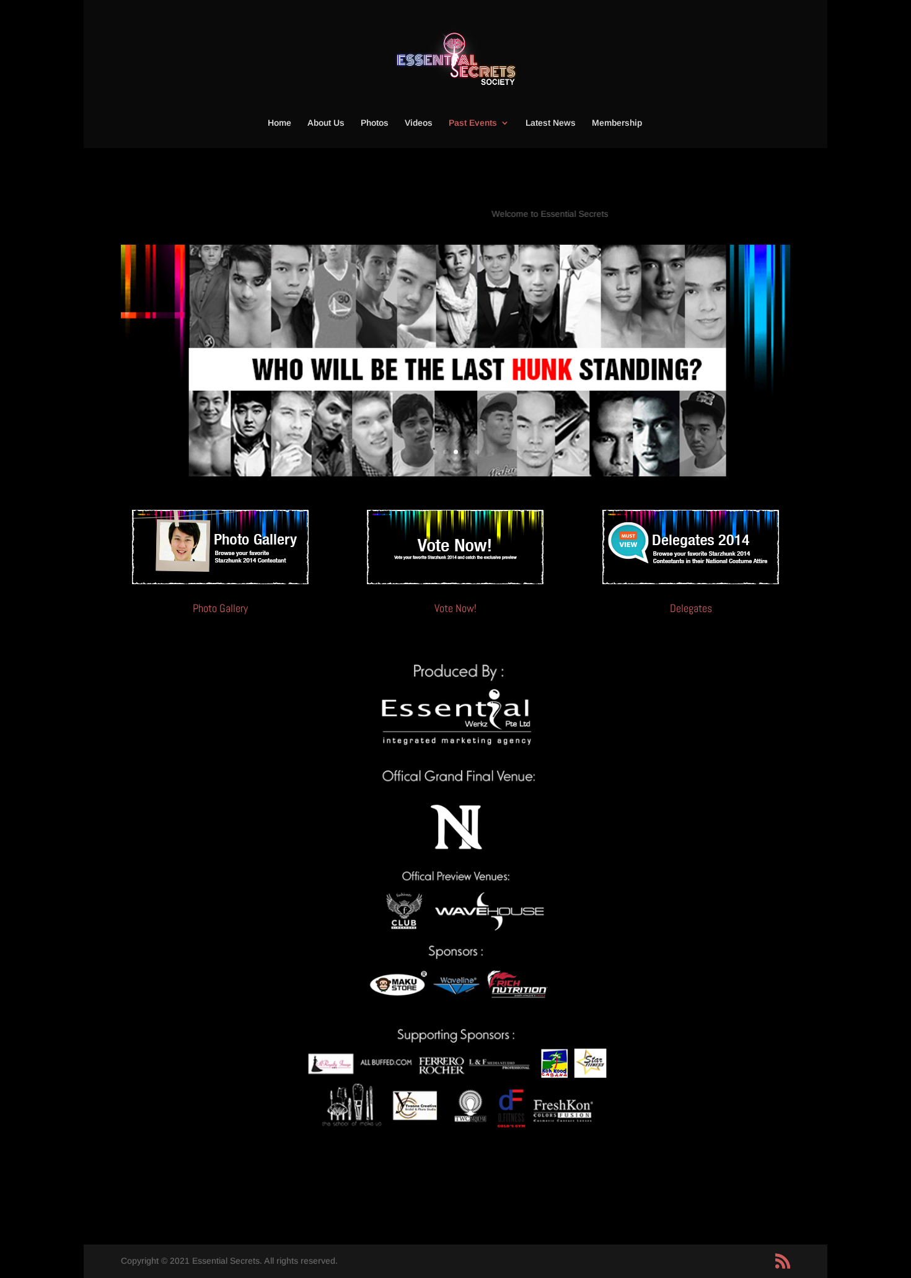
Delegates (691, 608)
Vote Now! (455, 608)
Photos (375, 123)
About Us (326, 123)
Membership (617, 123)
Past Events (473, 123)
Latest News (551, 123)
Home (279, 123)
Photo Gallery (220, 608)
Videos (419, 123)
